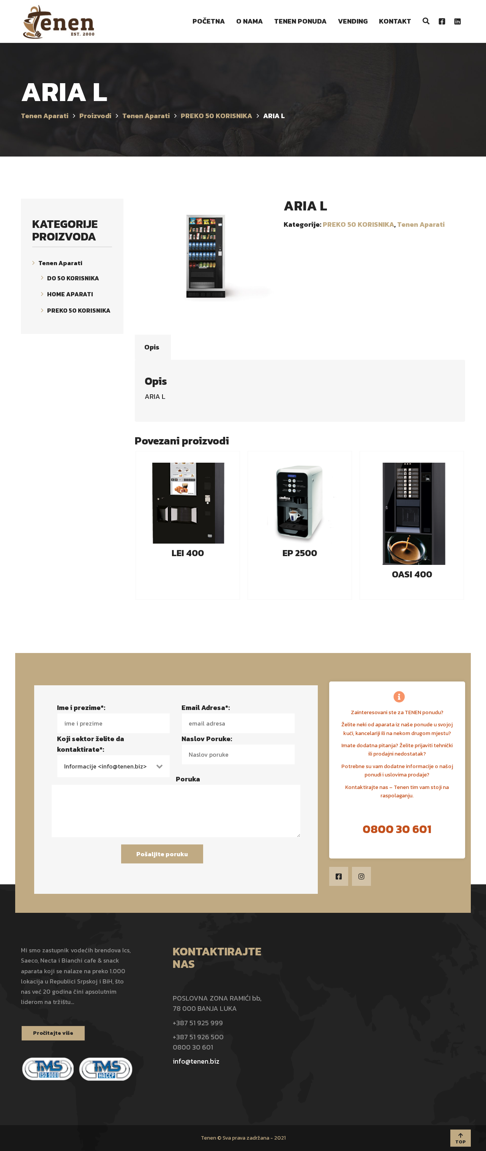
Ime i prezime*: (81, 707)
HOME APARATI (70, 294)
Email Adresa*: (205, 707)
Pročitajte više (53, 1033)
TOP (460, 1141)
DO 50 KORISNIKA (73, 277)
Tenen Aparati (421, 224)
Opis (151, 347)
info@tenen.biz (196, 1061)
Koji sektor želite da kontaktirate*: (90, 744)
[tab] (152, 347)
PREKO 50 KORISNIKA (358, 224)
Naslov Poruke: (206, 739)
